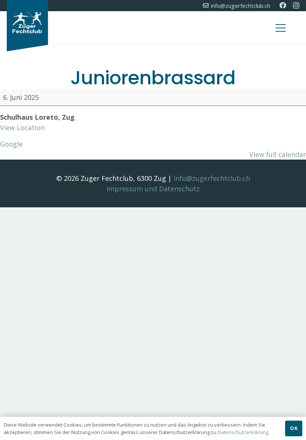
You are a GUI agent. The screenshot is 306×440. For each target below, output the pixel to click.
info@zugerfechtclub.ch (212, 178)
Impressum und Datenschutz (153, 188)
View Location (22, 127)
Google (11, 143)
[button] (280, 28)
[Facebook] (283, 5)
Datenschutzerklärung (243, 432)
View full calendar (277, 154)
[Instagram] (296, 5)
